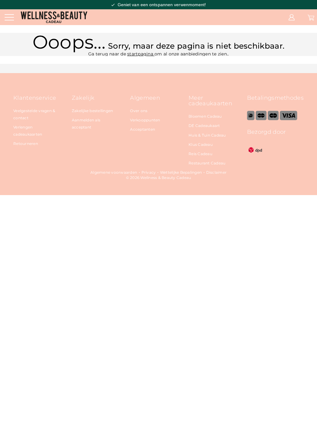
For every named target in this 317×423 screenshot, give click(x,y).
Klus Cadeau (201, 144)
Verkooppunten (145, 120)
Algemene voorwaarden (113, 172)
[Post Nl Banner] (255, 157)
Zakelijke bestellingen (92, 110)
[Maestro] (273, 118)
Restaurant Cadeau (207, 163)
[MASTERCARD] (261, 118)
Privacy (148, 172)
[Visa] (288, 118)
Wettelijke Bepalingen (181, 172)
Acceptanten (142, 129)
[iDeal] (250, 118)
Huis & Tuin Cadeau (207, 135)
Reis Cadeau (200, 153)
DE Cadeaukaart (204, 125)
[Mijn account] (292, 17)
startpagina (140, 54)
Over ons (138, 110)
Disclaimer (216, 172)
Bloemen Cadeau (205, 116)
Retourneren (25, 143)
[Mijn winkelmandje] (311, 17)
